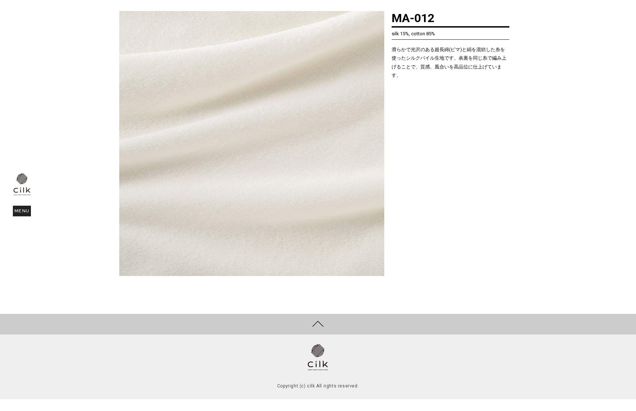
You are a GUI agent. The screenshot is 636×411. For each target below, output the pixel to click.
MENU (22, 211)
